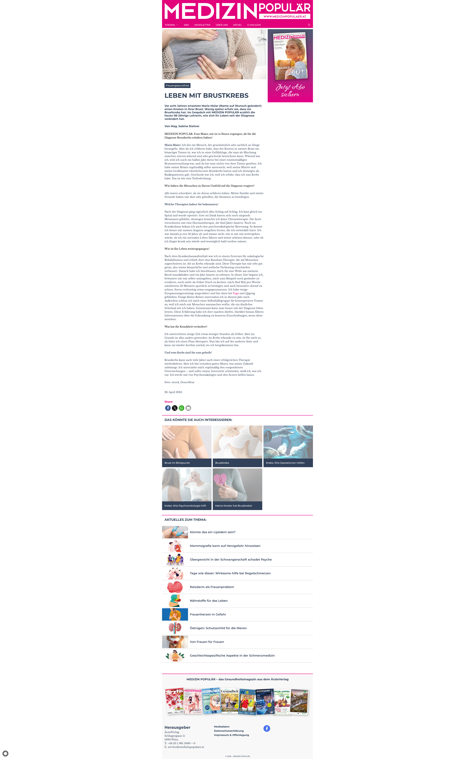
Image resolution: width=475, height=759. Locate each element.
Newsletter (202, 25)
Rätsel (237, 25)
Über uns (222, 25)
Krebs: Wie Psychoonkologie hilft (185, 505)
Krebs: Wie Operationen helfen (285, 462)
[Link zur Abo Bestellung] (290, 65)
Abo (186, 25)
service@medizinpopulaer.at (186, 747)
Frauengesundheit (177, 85)
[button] (309, 25)
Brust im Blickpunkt (177, 462)
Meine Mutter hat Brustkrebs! (233, 505)
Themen (170, 25)
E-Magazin (254, 25)
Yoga (236, 293)
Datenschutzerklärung (229, 730)
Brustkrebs (222, 462)
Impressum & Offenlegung (231, 735)
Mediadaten (222, 726)
